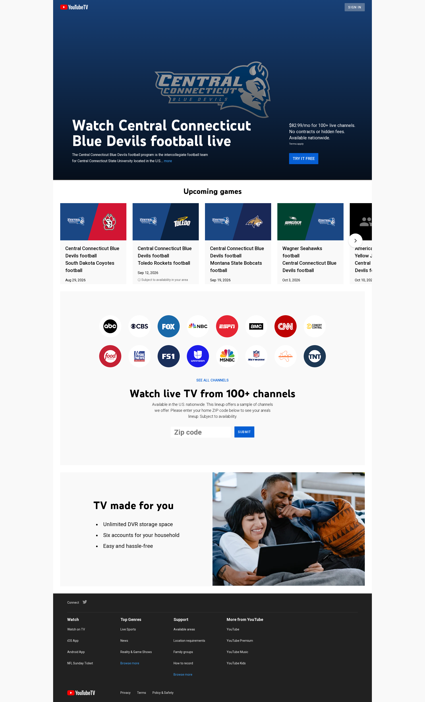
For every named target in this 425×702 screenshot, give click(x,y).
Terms (141, 692)
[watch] (93, 222)
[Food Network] (110, 356)
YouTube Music (237, 652)
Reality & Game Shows (136, 652)
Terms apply (296, 143)
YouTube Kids (236, 663)
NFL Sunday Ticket (80, 663)
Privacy (125, 692)
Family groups (183, 652)
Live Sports (128, 629)
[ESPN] (227, 327)
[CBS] (139, 327)
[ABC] (110, 327)
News (124, 640)
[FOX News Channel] (139, 356)
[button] (355, 240)
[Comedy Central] (314, 327)
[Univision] (197, 356)
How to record (183, 663)
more (168, 161)
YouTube (233, 629)
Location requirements (189, 640)
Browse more (129, 663)
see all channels (212, 380)
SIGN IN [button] (354, 7)
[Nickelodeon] (285, 356)
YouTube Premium (240, 640)
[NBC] (197, 327)
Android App (76, 652)
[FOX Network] (168, 327)
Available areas (184, 629)
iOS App (73, 640)
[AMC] (256, 327)
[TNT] (314, 356)
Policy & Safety (163, 692)
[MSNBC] (227, 356)
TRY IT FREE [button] (304, 158)
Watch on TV (76, 629)
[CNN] (285, 327)
